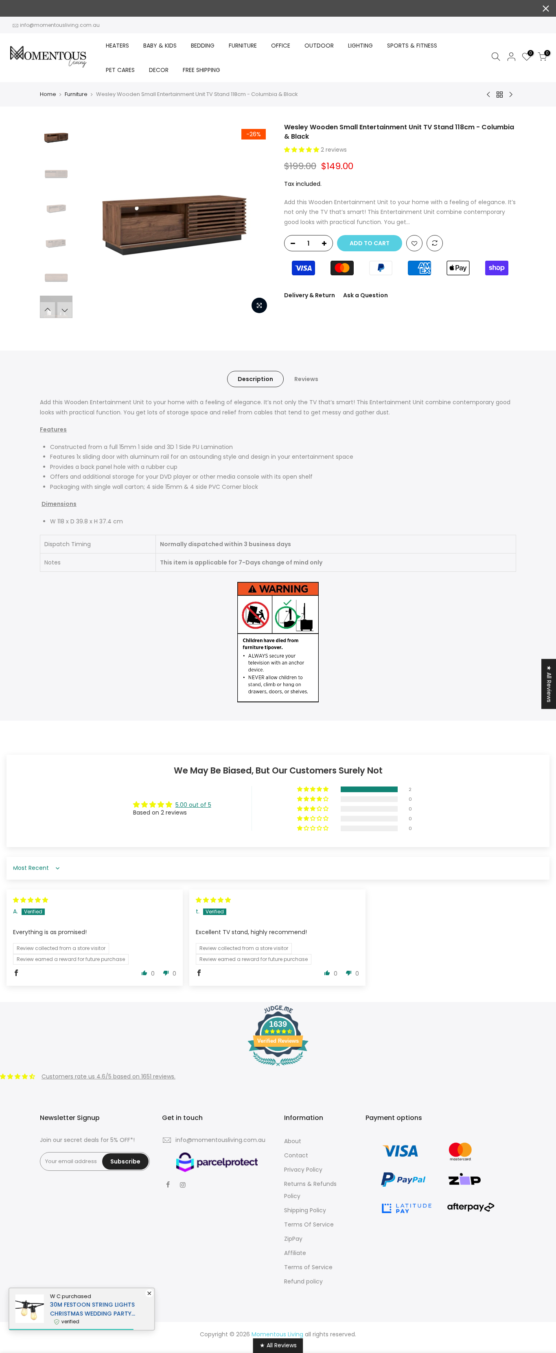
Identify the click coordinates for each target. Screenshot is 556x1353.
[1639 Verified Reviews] (278, 1067)
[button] (302, 150)
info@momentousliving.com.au (60, 25)
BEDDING (203, 45)
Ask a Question (365, 295)
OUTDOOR (319, 45)
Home (48, 94)
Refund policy (303, 1281)
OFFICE (280, 45)
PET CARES (120, 70)
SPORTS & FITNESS (412, 45)
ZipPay (293, 1239)
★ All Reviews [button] (549, 683)
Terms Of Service (309, 1224)
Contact (296, 1155)
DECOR (159, 70)
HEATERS (117, 45)
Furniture (76, 94)
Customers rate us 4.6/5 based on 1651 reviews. (108, 1076)
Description (255, 379)
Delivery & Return (309, 295)
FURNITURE (243, 45)
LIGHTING (360, 45)
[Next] (257, 220)
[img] (30, 900)
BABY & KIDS (160, 45)
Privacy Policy (303, 1170)
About (292, 1141)
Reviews (306, 379)
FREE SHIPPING (201, 70)
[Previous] (90, 220)
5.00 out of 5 (193, 805)
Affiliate (295, 1253)
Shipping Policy (305, 1210)
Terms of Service (308, 1267)
